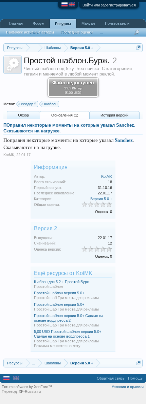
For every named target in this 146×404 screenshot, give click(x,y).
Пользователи (117, 23)
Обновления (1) (64, 115)
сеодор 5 (28, 104)
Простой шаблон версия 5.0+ (59, 293)
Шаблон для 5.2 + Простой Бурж (61, 282)
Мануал (88, 23)
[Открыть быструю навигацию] (138, 47)
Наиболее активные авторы (30, 32)
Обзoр (23, 115)
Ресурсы (63, 24)
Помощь (135, 378)
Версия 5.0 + (101, 199)
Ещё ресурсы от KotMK (63, 273)
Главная (16, 23)
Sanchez (123, 140)
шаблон (50, 104)
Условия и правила (128, 387)
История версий (114, 115)
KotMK (8, 155)
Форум (38, 23)
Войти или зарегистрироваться (109, 5)
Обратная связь (111, 378)
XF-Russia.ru (30, 391)
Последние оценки (77, 32)
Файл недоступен (73, 87)
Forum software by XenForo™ (27, 387)
